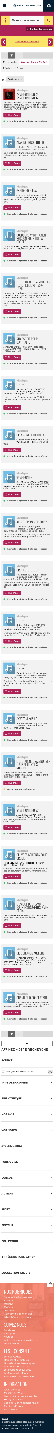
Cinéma (8, 1307)
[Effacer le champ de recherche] (42, 20)
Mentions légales (13, 1406)
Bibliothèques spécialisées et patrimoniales (22, 1422)
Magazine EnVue (13, 1393)
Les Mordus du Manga (16, 1373)
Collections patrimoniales (18, 1313)
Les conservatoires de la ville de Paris (19, 1425)
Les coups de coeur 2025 (17, 1369)
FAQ (6, 1389)
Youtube (8, 1336)
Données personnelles (27, 1402)
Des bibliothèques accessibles (20, 1396)
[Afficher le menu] (4, 5)
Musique (9, 1303)
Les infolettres (11, 1343)
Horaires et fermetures (16, 1360)
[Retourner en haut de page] (27, 1043)
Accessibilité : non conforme (15, 1428)
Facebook (9, 1330)
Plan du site (10, 1409)
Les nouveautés (12, 1356)
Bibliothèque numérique (18, 1317)
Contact (15, 1389)
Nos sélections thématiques (19, 1363)
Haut (50, 1284)
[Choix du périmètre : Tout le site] (5, 20)
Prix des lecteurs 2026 (16, 1366)
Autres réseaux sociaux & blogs (20, 1340)
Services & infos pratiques (18, 1297)
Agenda (8, 1300)
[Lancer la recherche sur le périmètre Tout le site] (48, 20)
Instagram (10, 1333)
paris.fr (4, 1418)
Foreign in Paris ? (13, 1399)
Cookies (8, 1402)
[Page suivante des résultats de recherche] (19, 55)
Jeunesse (9, 1310)
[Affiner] (11, 55)
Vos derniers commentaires (19, 1376)
